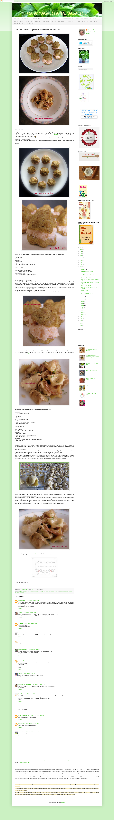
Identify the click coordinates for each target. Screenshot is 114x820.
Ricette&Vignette (22, 660)
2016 (81, 268)
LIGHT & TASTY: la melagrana (87, 292)
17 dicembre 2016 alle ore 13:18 (32, 723)
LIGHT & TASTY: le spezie (86, 277)
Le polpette (93, 18)
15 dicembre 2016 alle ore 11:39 (33, 660)
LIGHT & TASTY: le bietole (91, 370)
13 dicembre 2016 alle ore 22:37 (30, 623)
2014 (81, 318)
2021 (81, 258)
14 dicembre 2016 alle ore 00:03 (35, 632)
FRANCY (56, 134)
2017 (81, 266)
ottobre (82, 298)
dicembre (83, 269)
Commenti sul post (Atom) (24, 762)
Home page (16, 18)
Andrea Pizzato (21, 731)
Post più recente (18, 760)
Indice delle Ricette (30, 23)
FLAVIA (35, 554)
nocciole (50, 591)
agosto (82, 301)
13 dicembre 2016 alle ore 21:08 (29, 612)
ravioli (61, 591)
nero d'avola (46, 591)
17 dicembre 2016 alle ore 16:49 (32, 731)
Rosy (19, 693)
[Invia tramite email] (36, 589)
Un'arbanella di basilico (92, 29)
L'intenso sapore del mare (81, 18)
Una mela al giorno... (19, 21)
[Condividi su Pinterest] (42, 589)
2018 (81, 264)
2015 (81, 316)
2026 (81, 249)
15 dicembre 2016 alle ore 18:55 (28, 693)
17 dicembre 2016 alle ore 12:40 (37, 715)
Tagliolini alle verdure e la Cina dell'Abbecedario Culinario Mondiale (92, 349)
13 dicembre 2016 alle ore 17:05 (32, 600)
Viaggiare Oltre (21, 723)
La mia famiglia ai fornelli (23, 715)
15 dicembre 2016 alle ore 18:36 (38, 684)
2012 (81, 322)
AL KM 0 (54, 21)
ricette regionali (65, 591)
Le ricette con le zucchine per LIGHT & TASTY (92, 386)
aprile (82, 308)
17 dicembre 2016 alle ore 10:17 (30, 706)
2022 (81, 257)
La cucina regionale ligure (66, 18)
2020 (81, 260)
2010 (81, 325)
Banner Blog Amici (26, 18)
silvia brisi (20, 623)
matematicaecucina (22, 649)
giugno (82, 305)
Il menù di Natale (84, 273)
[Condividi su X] (39, 589)
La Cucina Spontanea (23, 632)
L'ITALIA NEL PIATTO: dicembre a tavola (89, 293)
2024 (81, 253)
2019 (81, 262)
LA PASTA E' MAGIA (18, 23)
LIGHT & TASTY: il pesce (86, 285)
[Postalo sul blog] (38, 589)
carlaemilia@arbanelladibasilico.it (69, 774)
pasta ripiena (54, 591)
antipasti (20, 591)
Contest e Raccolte (37, 18)
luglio (82, 303)
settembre (83, 299)
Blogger (63, 802)
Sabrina (20, 673)
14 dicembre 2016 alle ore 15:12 (38, 641)
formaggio (41, 591)
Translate (89, 71)
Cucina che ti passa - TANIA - (24, 684)
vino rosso (22, 592)
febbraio (83, 312)
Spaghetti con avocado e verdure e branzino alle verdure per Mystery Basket (92, 356)
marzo (82, 310)
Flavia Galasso (21, 600)
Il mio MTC (55, 18)
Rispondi (20, 608)
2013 (81, 320)
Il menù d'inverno (84, 290)
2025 (81, 251)
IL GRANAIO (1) (62, 21)
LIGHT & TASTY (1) (83, 21)
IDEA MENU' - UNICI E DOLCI (42, 21)
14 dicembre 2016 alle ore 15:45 (34, 649)
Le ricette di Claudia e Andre (24, 641)
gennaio (83, 314)
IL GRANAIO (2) (72, 21)
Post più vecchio (69, 760)
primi (58, 591)
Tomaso (20, 612)
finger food (37, 591)
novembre (83, 296)
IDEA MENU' (29, 21)
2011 (81, 323)
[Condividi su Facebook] (41, 589)
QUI (62, 142)
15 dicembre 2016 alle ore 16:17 (29, 673)
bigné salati (25, 591)
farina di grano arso (31, 591)
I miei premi (47, 18)
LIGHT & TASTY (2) (95, 21)
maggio (82, 307)
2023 (81, 255)
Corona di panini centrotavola (87, 271)
